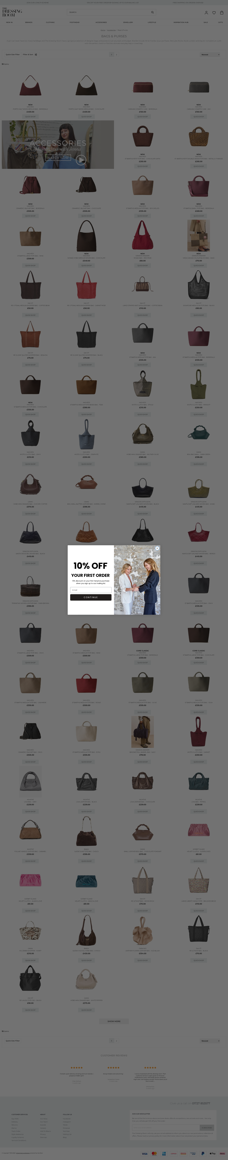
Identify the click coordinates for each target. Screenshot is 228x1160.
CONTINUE (91, 597)
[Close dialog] (157, 548)
